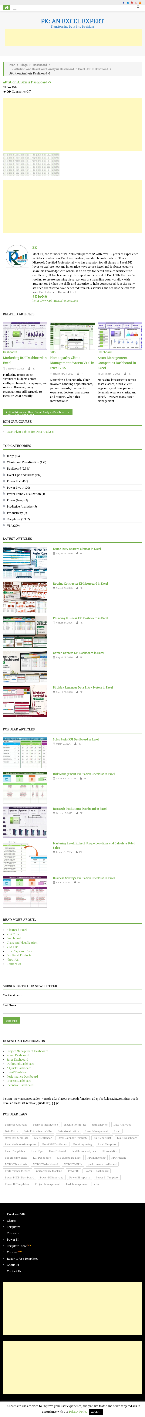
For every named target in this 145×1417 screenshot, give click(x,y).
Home (11, 65)
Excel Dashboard (127, 1138)
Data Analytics (122, 1124)
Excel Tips (37, 1151)
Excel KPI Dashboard (54, 1144)
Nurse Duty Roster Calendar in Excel (77, 549)
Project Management (47, 1184)
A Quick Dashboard (19, 1068)
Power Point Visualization (24, 494)
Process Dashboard (19, 1080)
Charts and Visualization (23, 462)
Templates (13, 519)
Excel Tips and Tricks (20, 475)
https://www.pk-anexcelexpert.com (55, 300)
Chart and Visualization (22, 942)
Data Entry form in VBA (38, 1131)
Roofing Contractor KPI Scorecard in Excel (80, 583)
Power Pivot (15, 487)
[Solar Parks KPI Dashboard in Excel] (25, 753)
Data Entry (11, 1131)
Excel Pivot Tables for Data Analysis (30, 431)
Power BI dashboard (97, 1171)
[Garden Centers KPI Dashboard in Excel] (25, 667)
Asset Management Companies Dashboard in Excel (117, 362)
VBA (53, 352)
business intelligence (45, 1124)
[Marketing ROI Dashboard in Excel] (25, 336)
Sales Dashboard (17, 1059)
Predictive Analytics (20, 506)
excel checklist (102, 1138)
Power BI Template (107, 1177)
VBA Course (14, 934)
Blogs (24, 65)
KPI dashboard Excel (69, 1157)
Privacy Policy (78, 1411)
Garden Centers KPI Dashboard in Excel (78, 653)
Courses (14, 1252)
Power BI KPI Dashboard (19, 1177)
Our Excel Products (19, 955)
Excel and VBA (16, 1214)
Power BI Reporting (51, 1177)
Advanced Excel (17, 930)
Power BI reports (79, 1177)
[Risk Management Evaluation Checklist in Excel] (25, 788)
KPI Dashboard (42, 1157)
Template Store (19, 1246)
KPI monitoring (96, 1157)
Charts (11, 1220)
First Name (9, 1005)
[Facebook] (33, 296)
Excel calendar (43, 1138)
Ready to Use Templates (22, 1258)
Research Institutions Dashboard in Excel (80, 808)
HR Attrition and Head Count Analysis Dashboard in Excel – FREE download (37, 412)
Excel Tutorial (57, 1151)
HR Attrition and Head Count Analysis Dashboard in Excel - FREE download (58, 69)
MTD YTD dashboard (45, 1164)
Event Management (96, 1131)
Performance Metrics (17, 1171)
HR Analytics (109, 1151)
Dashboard (40, 65)
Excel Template (107, 1144)
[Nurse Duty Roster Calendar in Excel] (25, 563)
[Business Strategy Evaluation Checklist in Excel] (25, 892)
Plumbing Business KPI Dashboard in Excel (80, 618)
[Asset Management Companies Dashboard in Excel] (120, 336)
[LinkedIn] (39, 296)
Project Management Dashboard (27, 1051)
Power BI (13, 481)
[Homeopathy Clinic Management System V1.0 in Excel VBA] (72, 336)
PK (34, 247)
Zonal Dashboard (18, 1055)
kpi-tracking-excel (16, 1157)
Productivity (15, 513)
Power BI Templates (17, 1184)
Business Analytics (16, 1124)
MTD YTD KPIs (73, 1164)
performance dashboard (102, 1164)
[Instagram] (36, 296)
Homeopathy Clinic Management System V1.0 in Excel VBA (72, 362)
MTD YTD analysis (16, 1164)
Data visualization (68, 1131)
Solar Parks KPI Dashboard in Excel (76, 739)
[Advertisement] (73, 37)
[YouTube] (46, 296)
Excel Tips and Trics (19, 951)
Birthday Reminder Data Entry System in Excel (83, 687)
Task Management (77, 1184)
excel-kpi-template (16, 1138)
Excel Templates (15, 1151)
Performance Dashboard (22, 1076)
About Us (13, 1265)
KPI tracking (118, 1157)
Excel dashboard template (20, 1144)
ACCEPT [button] (96, 1411)
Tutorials (13, 1233)
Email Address (12, 995)
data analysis (100, 1124)
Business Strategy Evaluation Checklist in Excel (84, 878)
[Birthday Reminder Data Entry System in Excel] (25, 701)
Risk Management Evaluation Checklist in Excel (84, 774)
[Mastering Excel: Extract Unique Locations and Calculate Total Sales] (25, 857)
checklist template (75, 1124)
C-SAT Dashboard (18, 1072)
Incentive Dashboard (20, 1085)
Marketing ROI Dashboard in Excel (25, 360)
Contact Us (14, 964)
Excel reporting (82, 1144)
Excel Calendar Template (73, 1138)
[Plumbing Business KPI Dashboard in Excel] (25, 632)
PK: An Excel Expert (72, 21)
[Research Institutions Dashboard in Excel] (25, 822)
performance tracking (49, 1171)
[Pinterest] (42, 296)
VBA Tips (12, 947)
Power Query (15, 500)
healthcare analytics (84, 1151)
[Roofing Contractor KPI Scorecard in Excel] (25, 597)
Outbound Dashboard (20, 1063)
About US (13, 959)
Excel (117, 1131)
